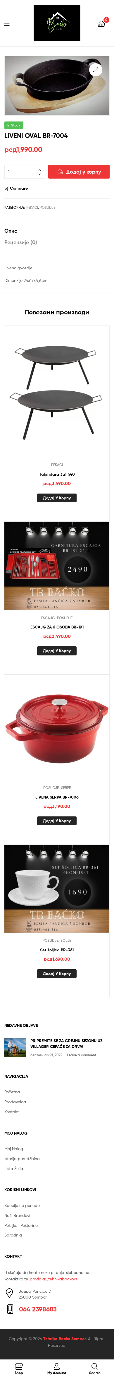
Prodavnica (15, 1101)
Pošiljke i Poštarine (21, 1225)
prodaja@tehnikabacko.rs (53, 1278)
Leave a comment (81, 1055)
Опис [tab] (10, 230)
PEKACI (32, 207)
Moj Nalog (13, 1148)
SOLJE (66, 940)
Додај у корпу (83, 171)
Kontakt (11, 1111)
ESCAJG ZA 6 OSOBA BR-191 (57, 627)
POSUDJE (47, 207)
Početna (12, 1091)
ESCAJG (48, 618)
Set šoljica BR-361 (57, 950)
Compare (19, 188)
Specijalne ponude (22, 1205)
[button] (95, 69)
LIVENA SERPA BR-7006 (57, 797)
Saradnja (13, 1234)
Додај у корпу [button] (57, 498)
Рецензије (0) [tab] (20, 242)
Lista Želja (13, 1168)
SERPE (66, 787)
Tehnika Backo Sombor (64, 1338)
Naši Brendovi (17, 1215)
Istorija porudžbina (22, 1158)
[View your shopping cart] (101, 23)
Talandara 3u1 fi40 (57, 474)
